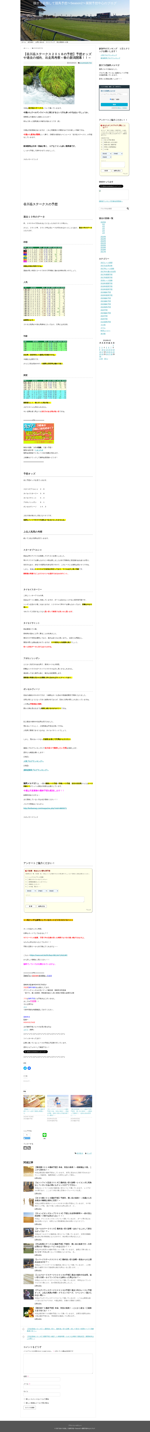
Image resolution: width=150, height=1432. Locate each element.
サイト (25, 1391)
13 (109, 350)
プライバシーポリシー (75, 1425)
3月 (103, 228)
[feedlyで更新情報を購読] (25, 1148)
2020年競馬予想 (106, 295)
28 (111, 354)
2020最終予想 (106, 298)
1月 (103, 233)
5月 (103, 224)
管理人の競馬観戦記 (110, 147)
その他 (106, 149)
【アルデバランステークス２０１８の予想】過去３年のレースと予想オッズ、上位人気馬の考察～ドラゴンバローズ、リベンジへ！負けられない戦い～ (63, 1292)
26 (107, 354)
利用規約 (125, 107)
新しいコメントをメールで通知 (37, 1399)
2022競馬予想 (106, 307)
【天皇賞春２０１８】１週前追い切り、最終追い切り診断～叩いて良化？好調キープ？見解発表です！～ (60, 1330)
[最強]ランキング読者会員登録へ (111, 201)
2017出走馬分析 (106, 266)
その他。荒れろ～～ (35, 886)
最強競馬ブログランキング (110, 58)
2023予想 (104, 310)
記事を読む (38, 1178)
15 (114, 350)
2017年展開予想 (106, 274)
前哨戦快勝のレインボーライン (38, 882)
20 (109, 352)
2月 (103, 231)
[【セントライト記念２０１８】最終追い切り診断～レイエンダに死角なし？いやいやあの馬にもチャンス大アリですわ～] (28, 1187)
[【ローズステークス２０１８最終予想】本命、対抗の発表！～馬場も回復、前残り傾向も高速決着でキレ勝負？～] (58, 1101)
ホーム (24, 42)
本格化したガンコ (34, 884)
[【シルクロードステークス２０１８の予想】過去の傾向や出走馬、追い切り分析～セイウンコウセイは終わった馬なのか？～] (28, 1279)
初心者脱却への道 (62, 42)
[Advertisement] (58, 182)
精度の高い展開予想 (110, 144)
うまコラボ (39, 450)
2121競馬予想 (106, 322)
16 (100, 352)
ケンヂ (89, 909)
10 (102, 350)
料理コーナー (105, 331)
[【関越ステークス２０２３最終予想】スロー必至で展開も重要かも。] (34, 1101)
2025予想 (104, 319)
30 (100, 356)
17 (102, 352)
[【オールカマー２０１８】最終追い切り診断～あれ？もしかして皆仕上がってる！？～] (28, 1233)
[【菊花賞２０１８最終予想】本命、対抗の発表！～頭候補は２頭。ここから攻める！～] (28, 1171)
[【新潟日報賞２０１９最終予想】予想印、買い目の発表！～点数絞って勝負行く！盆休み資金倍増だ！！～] (81, 1101)
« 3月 (101, 359)
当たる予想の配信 (109, 140)
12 (107, 350)
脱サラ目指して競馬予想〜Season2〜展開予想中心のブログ (75, 3)
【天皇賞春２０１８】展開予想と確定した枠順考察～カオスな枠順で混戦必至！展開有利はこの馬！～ (60, 1337)
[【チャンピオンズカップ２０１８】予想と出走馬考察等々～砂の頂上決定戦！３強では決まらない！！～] (28, 1217)
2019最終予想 (106, 292)
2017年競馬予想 (106, 277)
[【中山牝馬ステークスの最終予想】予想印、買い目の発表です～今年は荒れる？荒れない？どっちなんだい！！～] (28, 1248)
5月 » (106, 359)
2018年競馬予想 (86, 63)
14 (111, 350)
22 (114, 352)
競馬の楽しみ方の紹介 (111, 142)
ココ (25, 1007)
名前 (26, 1376)
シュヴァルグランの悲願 (36, 877)
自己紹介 (30, 42)
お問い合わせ (40, 42)
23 (100, 354)
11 (105, 350)
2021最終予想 (106, 301)
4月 (103, 226)
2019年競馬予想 (106, 289)
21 (111, 352)
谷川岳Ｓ (80, 1153)
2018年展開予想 (106, 283)
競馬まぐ (120, 107)
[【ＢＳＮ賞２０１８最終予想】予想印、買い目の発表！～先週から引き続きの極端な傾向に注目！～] (28, 1202)
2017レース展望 (106, 263)
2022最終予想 (106, 304)
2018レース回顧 (106, 280)
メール (26, 1384)
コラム (103, 328)
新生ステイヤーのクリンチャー (38, 879)
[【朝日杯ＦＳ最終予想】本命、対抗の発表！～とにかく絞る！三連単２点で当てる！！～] (28, 1312)
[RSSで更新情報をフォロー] (29, 1148)
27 (109, 354)
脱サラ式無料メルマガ (108, 91)
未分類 (103, 334)
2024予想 (104, 316)
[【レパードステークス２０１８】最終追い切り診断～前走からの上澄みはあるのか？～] (28, 1264)
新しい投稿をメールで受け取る (37, 1403)
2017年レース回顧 (107, 268)
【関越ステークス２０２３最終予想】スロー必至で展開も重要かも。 (34, 1111)
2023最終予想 (106, 313)
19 (107, 352)
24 (102, 354)
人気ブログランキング (109, 55)
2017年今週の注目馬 (108, 271)
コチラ (25, 1030)
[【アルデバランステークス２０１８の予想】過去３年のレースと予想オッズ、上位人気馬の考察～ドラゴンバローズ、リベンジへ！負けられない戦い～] (28, 1294)
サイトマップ (50, 42)
